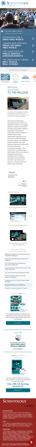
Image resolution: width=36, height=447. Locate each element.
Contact (13, 426)
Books (22, 424)
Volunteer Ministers (12, 424)
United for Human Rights (24, 438)
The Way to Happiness (15, 82)
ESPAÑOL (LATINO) (7, 417)
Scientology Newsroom (23, 432)
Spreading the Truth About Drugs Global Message (17, 281)
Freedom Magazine (21, 436)
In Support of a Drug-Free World (10, 438)
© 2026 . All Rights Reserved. (17, 443)
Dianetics (13, 431)
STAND (28, 436)
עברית (15, 414)
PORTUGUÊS (11, 418)
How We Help (5, 82)
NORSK (24, 415)
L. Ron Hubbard (6, 423)
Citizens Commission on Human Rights (24, 440)
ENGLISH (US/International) (9, 412)
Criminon (14, 437)
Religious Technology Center (15, 433)
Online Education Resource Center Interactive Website (15, 276)
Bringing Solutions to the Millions (15, 285)
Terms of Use (20, 445)
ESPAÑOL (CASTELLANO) (19, 417)
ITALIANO (5, 418)
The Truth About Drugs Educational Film (17, 272)
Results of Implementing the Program (16, 288)
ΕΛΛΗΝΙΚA (29, 417)
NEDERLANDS (7, 415)
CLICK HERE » (18, 349)
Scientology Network (21, 431)
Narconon (19, 437)
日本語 (20, 414)
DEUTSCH (14, 415)
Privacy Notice (5, 445)
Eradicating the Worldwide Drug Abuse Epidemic (16, 259)
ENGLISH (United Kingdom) (23, 412)
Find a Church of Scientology (23, 426)
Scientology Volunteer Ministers (14, 435)
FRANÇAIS (10, 414)
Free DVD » (18, 323)
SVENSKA (29, 415)
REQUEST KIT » (18, 390)
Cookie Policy (13, 445)
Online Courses (28, 424)
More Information (7, 426)
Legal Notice (27, 445)
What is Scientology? (12, 432)
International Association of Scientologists (15, 435)
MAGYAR (19, 415)
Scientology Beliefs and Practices (19, 423)
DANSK (4, 414)
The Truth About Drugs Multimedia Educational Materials (15, 264)
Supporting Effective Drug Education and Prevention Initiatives (17, 254)
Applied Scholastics (25, 81)
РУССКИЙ (24, 414)
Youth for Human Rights (8, 440)
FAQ (19, 424)
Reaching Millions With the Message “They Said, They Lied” (18, 268)
